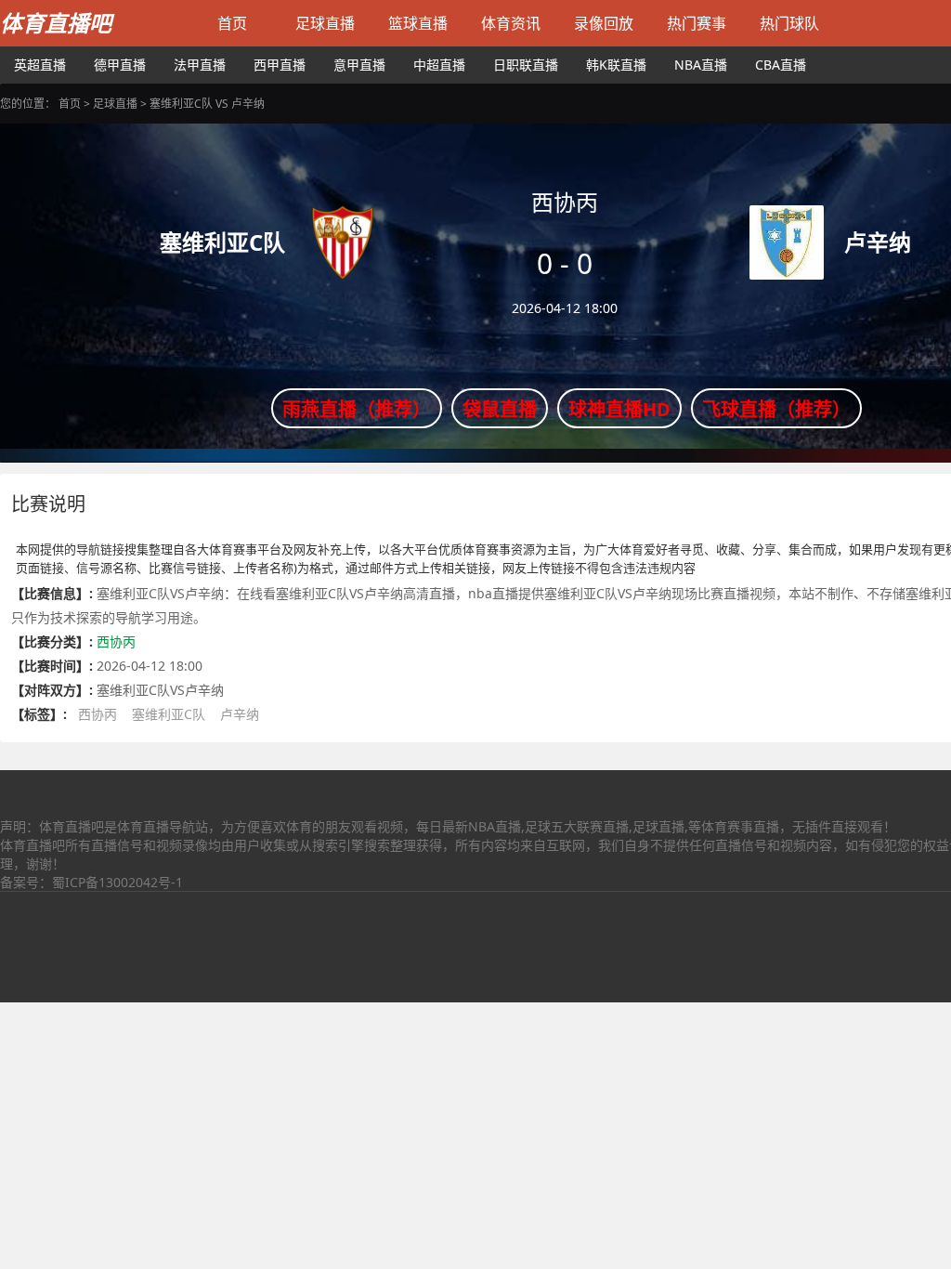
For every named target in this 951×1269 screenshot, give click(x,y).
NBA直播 (700, 64)
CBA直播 (780, 64)
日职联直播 (525, 64)
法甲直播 (200, 64)
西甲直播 (280, 64)
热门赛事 (696, 23)
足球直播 (325, 23)
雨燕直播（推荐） (356, 409)
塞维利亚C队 (168, 714)
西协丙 (116, 641)
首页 (232, 23)
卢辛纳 (239, 714)
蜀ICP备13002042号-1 (117, 882)
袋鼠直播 (499, 409)
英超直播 (40, 64)
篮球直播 (418, 23)
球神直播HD (619, 409)
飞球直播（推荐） (776, 409)
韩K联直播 (616, 64)
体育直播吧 (55, 22)
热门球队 (789, 23)
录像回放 (603, 23)
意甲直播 (359, 64)
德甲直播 (120, 64)
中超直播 (439, 64)
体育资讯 (511, 23)
